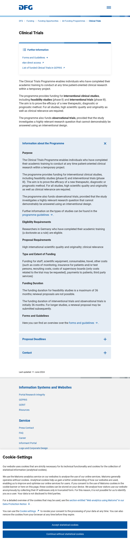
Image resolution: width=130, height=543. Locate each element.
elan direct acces (31, 62)
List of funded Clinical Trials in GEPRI (42, 67)
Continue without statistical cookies (65, 534)
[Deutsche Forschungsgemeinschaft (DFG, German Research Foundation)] (25, 9)
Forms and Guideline (33, 57)
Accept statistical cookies (65, 525)
